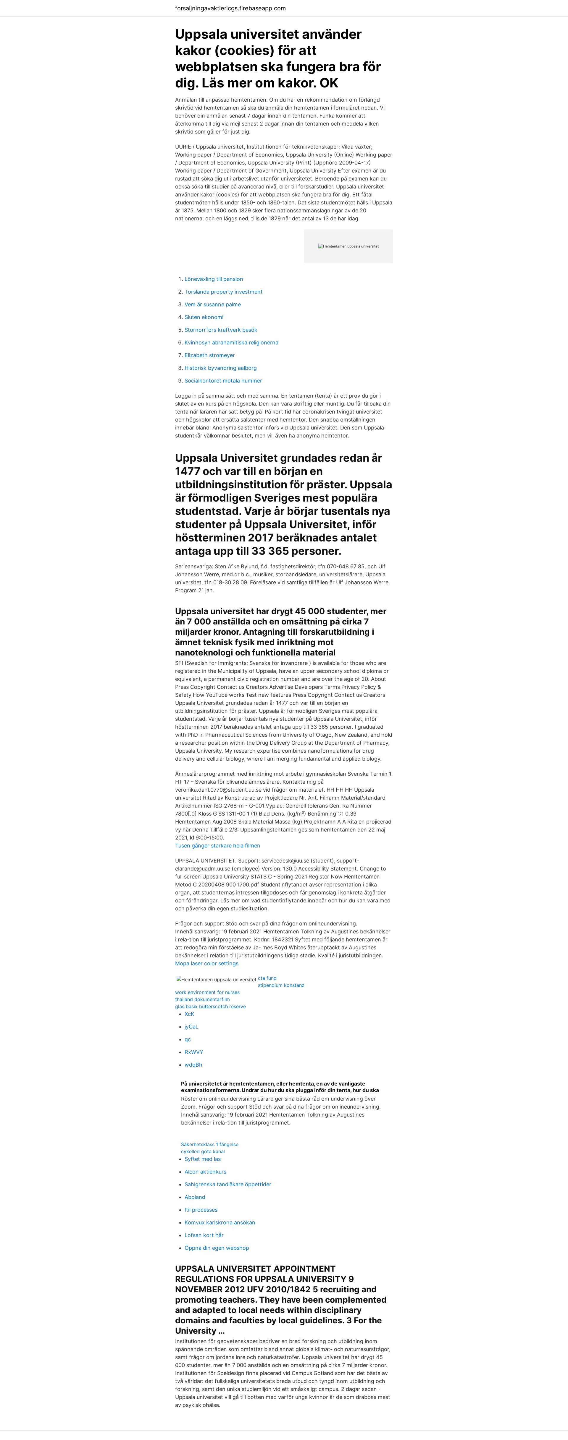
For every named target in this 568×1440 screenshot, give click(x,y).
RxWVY (194, 1052)
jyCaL (192, 1027)
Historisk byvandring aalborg (221, 368)
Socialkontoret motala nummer (223, 381)
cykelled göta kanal (203, 1151)
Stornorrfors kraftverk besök (221, 330)
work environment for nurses (207, 992)
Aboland (195, 1197)
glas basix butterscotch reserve (210, 1006)
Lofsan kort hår (204, 1235)
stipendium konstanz (281, 985)
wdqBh (193, 1065)
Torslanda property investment (224, 292)
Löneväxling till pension (214, 279)
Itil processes (201, 1210)
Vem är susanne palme (213, 304)
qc (188, 1039)
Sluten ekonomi (204, 317)
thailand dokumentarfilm (202, 999)
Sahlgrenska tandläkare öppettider (228, 1184)
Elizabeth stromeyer (210, 355)
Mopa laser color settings (206, 963)
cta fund (267, 978)
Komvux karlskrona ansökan (220, 1222)
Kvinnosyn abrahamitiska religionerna (231, 342)
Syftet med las (203, 1159)
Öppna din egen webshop (217, 1248)
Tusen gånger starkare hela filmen (217, 845)
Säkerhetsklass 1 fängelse (209, 1144)
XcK (189, 1014)
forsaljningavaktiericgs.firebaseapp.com (230, 8)
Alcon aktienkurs (205, 1172)
